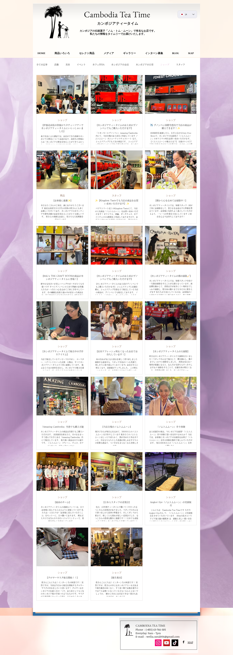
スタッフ (116, 195)
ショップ (164, 64)
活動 (56, 64)
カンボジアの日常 (145, 64)
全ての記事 (41, 64)
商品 (62, 195)
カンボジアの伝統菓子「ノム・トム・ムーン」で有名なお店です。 (118, 30)
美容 (67, 64)
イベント (81, 64)
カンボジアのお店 (120, 64)
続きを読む (181, 64)
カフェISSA (98, 64)
